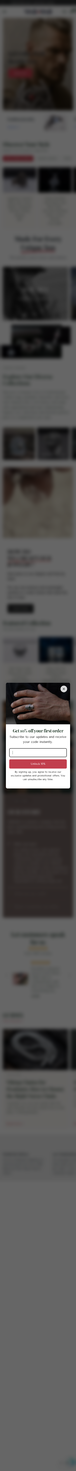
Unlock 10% (38, 764)
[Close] (64, 689)
